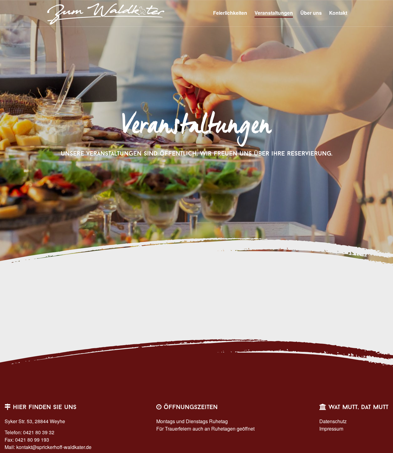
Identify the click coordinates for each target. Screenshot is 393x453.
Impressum (331, 428)
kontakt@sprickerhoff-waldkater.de (53, 447)
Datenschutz (333, 421)
